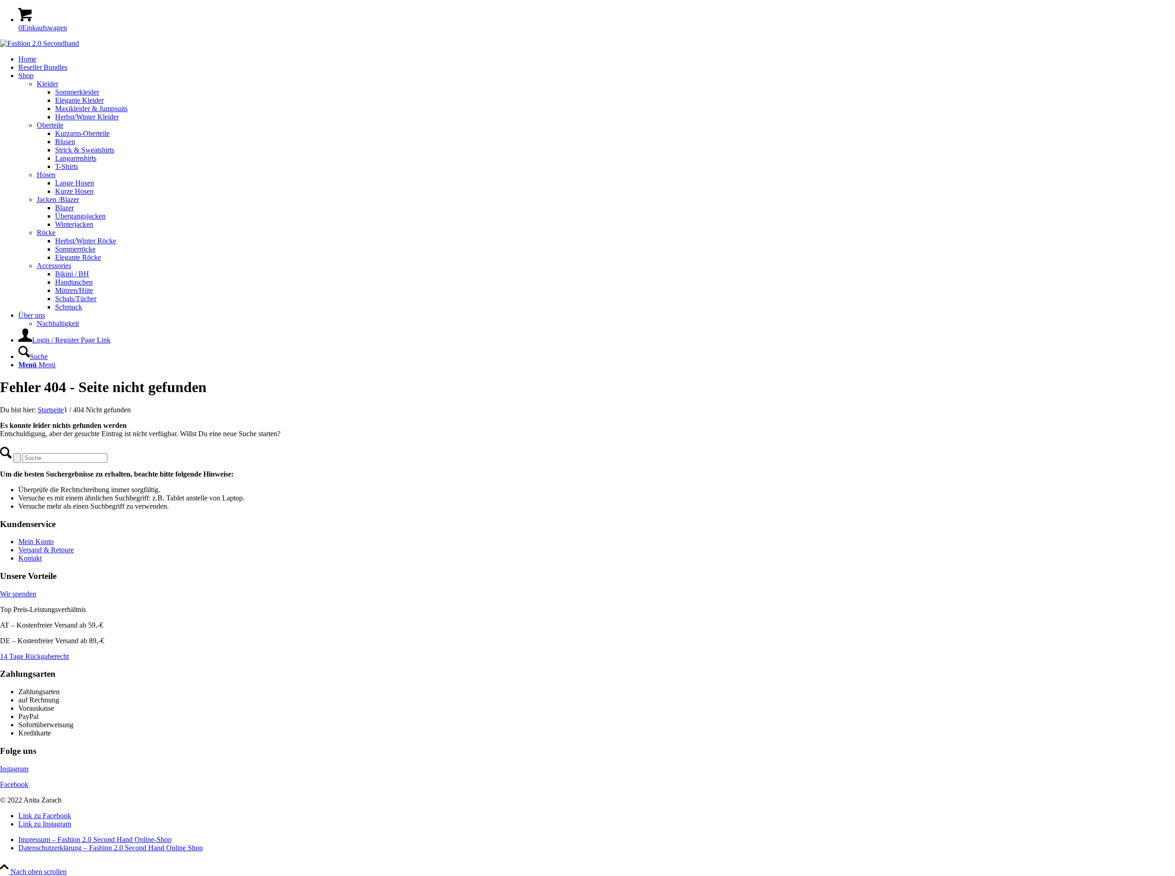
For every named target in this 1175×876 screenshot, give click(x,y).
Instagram (14, 769)
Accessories (54, 266)
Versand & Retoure (46, 550)
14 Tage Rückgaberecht (34, 656)
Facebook (14, 784)
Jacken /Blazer (58, 199)
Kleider (47, 84)
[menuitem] (596, 59)
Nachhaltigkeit (58, 323)
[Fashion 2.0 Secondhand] (39, 43)
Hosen (46, 175)
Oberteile (50, 125)
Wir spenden (18, 594)
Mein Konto (36, 541)
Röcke (46, 232)
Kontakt (30, 558)
